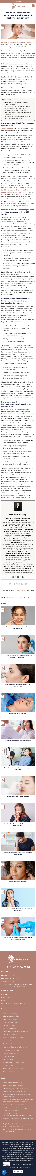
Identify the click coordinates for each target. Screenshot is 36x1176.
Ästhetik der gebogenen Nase (13, 1062)
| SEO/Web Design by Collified (20, 1167)
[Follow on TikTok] (14, 967)
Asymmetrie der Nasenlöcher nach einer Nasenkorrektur (18, 685)
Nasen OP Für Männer (11, 1053)
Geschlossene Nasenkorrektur (13, 1038)
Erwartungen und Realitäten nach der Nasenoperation (16, 103)
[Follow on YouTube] (28, 967)
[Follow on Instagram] (11, 967)
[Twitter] (20, 577)
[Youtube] (13, 577)
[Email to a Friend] (19, 584)
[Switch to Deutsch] (21, 1171)
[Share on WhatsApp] (10, 584)
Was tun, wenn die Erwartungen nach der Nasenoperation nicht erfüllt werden (17, 107)
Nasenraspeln (8, 1065)
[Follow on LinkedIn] (25, 967)
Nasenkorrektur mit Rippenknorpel (18, 796)
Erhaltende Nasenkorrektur (12, 1044)
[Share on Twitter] (16, 584)
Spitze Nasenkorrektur (11, 1022)
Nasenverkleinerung (10, 1072)
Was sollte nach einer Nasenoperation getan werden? (18, 768)
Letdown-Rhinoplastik (11, 1041)
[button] (33, 5)
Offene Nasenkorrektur (11, 1016)
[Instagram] (15, 577)
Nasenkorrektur (29, 42)
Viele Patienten (7, 128)
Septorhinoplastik (9, 1025)
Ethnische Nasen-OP (10, 1035)
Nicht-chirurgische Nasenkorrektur (15, 1031)
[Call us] (21, 967)
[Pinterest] (18, 577)
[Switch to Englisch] (18, 1171)
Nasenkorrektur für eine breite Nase (15, 1047)
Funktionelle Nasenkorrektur (13, 1050)
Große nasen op (8, 1056)
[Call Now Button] (4, 1172)
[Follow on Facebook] (7, 967)
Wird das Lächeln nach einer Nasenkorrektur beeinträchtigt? (18, 627)
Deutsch (16, 1)
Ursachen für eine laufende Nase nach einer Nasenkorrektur (18, 824)
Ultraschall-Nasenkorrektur (12, 1019)
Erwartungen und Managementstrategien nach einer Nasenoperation (18, 117)
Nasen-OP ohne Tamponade (13, 1069)
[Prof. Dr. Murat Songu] (18, 6)
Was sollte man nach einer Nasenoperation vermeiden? (18, 853)
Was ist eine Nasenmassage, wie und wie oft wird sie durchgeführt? (18, 938)
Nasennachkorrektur (10, 1013)
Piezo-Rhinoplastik (9, 1028)
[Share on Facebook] (13, 584)
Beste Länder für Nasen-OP (12, 1082)
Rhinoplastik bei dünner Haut (18, 713)
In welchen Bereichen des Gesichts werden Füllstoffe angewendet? (18, 656)
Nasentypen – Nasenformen (18, 881)
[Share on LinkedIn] (25, 584)
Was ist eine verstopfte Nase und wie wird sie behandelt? (18, 909)
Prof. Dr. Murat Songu (9, 42)
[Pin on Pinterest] (22, 584)
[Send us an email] (18, 967)
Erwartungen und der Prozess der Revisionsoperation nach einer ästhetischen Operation (18, 112)
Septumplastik (8, 1059)
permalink (18, 592)
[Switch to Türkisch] (14, 1171)
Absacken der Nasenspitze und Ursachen (18, 740)
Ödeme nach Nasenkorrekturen (14, 1105)
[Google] (23, 577)
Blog (20, 42)
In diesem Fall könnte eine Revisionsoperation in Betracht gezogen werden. (16, 190)
